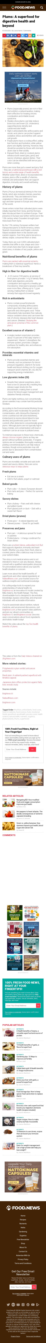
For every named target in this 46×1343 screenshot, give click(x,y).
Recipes (23, 1220)
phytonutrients (8, 719)
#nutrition (17, 710)
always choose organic (12, 437)
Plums (16, 719)
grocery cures (31, 714)
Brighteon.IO (7, 614)
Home (23, 1216)
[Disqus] (23, 869)
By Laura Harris (17, 31)
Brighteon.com (8, 610)
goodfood (12, 714)
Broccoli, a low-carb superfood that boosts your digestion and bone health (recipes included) (30, 1108)
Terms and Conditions (23, 1263)
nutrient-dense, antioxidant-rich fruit (28, 545)
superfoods (24, 719)
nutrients (23, 717)
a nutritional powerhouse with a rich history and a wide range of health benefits (22, 171)
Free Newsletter (23, 1240)
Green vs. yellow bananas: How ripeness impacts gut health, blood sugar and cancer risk (30, 825)
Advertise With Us (23, 1255)
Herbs (23, 1228)
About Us (23, 1247)
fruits (29, 712)
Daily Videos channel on (31, 656)
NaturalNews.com (10, 578)
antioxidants (27, 710)
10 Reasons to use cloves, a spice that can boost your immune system (29, 1133)
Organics (23, 1236)
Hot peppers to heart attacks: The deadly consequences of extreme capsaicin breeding (29, 814)
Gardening (23, 1232)
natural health (14, 717)
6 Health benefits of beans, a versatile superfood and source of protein (30, 1033)
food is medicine (8, 712)
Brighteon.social (24, 614)
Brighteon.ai (7, 590)
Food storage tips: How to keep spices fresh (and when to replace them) (30, 1094)
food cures (37, 710)
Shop (23, 1243)
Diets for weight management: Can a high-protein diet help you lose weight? (29, 1147)
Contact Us (23, 1251)
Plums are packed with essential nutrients (20, 261)
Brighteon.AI (7, 693)
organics (31, 717)
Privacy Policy (23, 1259)
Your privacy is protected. (13, 757)
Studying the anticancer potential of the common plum (22, 323)
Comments (27, 31)
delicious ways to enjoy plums (15, 466)
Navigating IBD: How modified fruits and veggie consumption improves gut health (28, 802)
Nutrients (23, 1224)
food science (21, 712)
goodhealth (21, 714)
